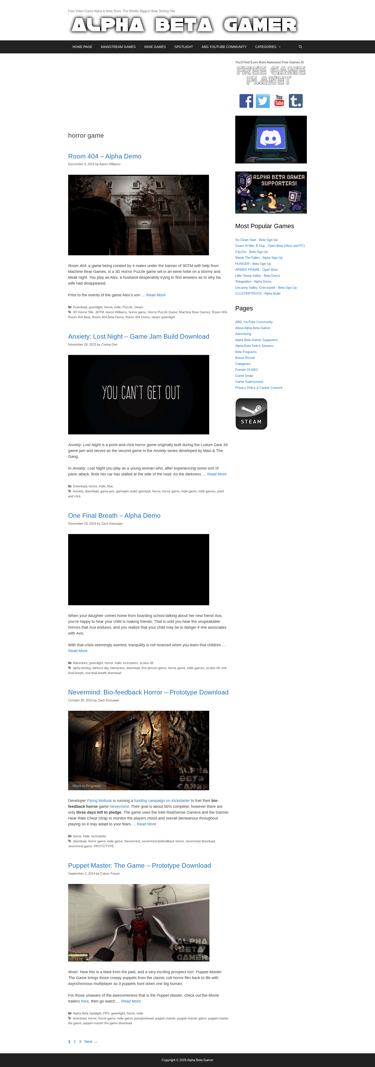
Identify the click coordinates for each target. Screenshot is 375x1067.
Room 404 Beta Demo (108, 317)
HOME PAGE (82, 47)
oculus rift (146, 663)
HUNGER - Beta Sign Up (253, 264)
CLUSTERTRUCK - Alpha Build (257, 293)
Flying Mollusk (99, 800)
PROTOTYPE (104, 846)
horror (108, 307)
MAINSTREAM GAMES (118, 47)
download (92, 491)
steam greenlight (163, 317)
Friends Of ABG (246, 369)
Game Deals (244, 376)
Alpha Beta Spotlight (87, 1013)
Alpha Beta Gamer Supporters (256, 340)
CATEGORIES (265, 47)
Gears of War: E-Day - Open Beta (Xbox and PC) (270, 245)
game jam (107, 491)
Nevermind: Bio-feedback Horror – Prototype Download (148, 692)
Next (90, 1041)
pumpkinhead (143, 1018)
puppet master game (191, 1018)
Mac (110, 486)
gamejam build (126, 491)
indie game (189, 491)
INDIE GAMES (155, 47)
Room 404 (219, 312)
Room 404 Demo (137, 317)
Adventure (80, 663)
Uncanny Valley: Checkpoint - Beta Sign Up (266, 287)
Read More (156, 295)
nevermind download (200, 841)
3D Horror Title (83, 312)
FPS (106, 1013)
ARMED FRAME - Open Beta (256, 269)
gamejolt (144, 491)
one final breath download (103, 673)
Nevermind (119, 806)
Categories (243, 364)
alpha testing (82, 668)
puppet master (165, 1018)
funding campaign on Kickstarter (162, 800)
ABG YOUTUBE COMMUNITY (224, 47)
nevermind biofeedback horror (163, 841)
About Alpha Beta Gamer (252, 328)
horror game (137, 312)
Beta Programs (246, 352)
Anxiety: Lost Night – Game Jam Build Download (138, 336)
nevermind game (80, 846)
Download (80, 307)
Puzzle (127, 307)
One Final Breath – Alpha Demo (114, 515)
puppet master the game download (107, 1023)
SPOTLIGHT (183, 47)
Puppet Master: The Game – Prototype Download (139, 865)
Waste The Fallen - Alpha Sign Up (259, 257)
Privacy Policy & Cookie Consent (258, 387)
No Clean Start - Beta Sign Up (256, 240)
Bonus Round (245, 358)
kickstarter (130, 663)
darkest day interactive (108, 668)
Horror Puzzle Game (162, 312)
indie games (206, 491)
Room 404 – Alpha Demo (104, 156)
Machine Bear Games (194, 312)
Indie (117, 307)
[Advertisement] (148, 90)
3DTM (99, 312)
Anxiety (78, 491)
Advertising (243, 334)
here (85, 1001)
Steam (138, 307)
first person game (153, 668)
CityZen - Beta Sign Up (251, 252)
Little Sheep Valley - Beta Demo (257, 275)
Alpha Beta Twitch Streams (254, 346)
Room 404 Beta (79, 317)
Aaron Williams (116, 312)
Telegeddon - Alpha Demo (253, 281)
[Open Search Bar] (300, 46)
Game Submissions (249, 381)
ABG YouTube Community (254, 322)
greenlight (95, 307)
